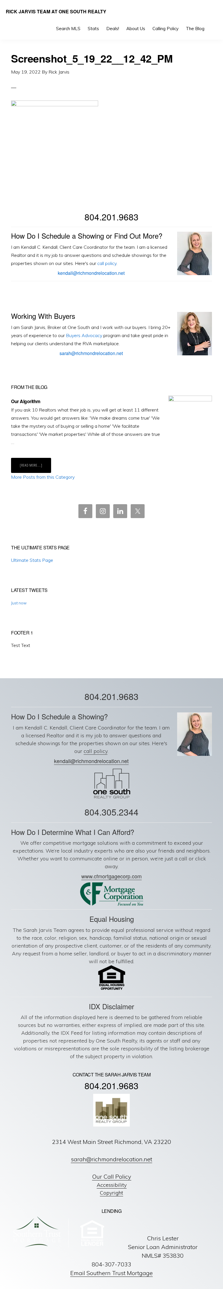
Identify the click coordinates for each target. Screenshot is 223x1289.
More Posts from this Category (43, 477)
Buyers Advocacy (84, 335)
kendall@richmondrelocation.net (91, 273)
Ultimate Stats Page (32, 560)
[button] (213, 28)
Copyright (111, 1192)
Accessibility (112, 1185)
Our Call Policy (111, 1176)
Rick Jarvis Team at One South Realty (56, 11)
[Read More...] (35, 467)
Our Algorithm (25, 401)
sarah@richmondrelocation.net (91, 353)
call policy (106, 263)
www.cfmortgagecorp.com (111, 876)
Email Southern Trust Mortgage (111, 1273)
